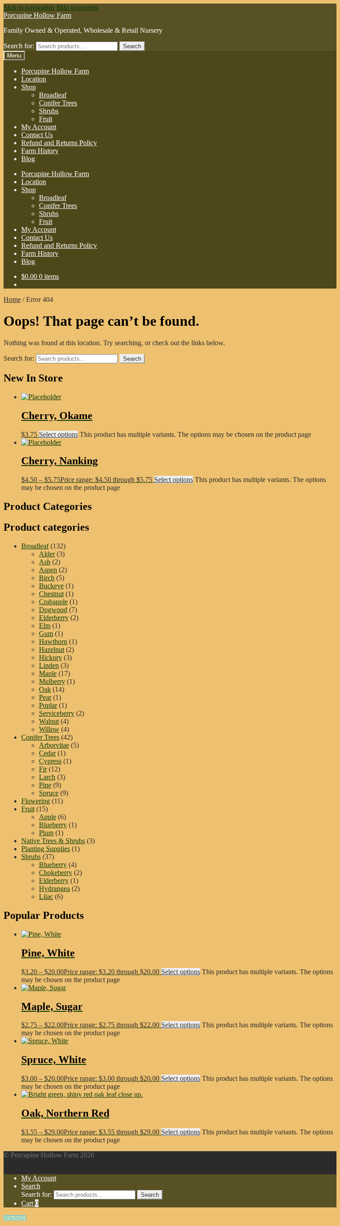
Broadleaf (52, 95)
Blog (28, 158)
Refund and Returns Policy (59, 143)
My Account (38, 127)
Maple (48, 673)
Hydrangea (54, 888)
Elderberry (54, 617)
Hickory (50, 657)
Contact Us (37, 135)
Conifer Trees (58, 103)
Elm (44, 625)
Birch (46, 578)
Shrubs (48, 111)
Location (33, 79)
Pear (45, 697)
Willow (49, 729)
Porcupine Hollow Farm (37, 15)
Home (12, 299)
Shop (28, 87)
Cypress (50, 761)
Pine (45, 785)
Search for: (19, 46)
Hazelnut (51, 649)
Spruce (48, 793)
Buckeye (51, 586)
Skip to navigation (29, 7)
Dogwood (53, 609)
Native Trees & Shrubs (53, 840)
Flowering (35, 801)
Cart (30, 1203)
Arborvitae (54, 745)
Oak (45, 689)
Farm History (39, 150)
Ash (44, 562)
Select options (58, 434)
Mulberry (52, 681)
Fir (43, 769)
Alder (47, 554)
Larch (47, 777)
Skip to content (77, 7)
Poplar (48, 705)
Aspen (48, 570)
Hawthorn (53, 641)
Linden (49, 665)
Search (132, 46)
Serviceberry (56, 713)
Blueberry (53, 825)
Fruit (45, 119)
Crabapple (53, 601)
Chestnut (51, 594)
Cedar (47, 753)
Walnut (49, 721)
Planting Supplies (45, 848)
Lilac (46, 896)
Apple (47, 817)
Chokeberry (55, 872)
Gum (46, 633)
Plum (46, 833)
